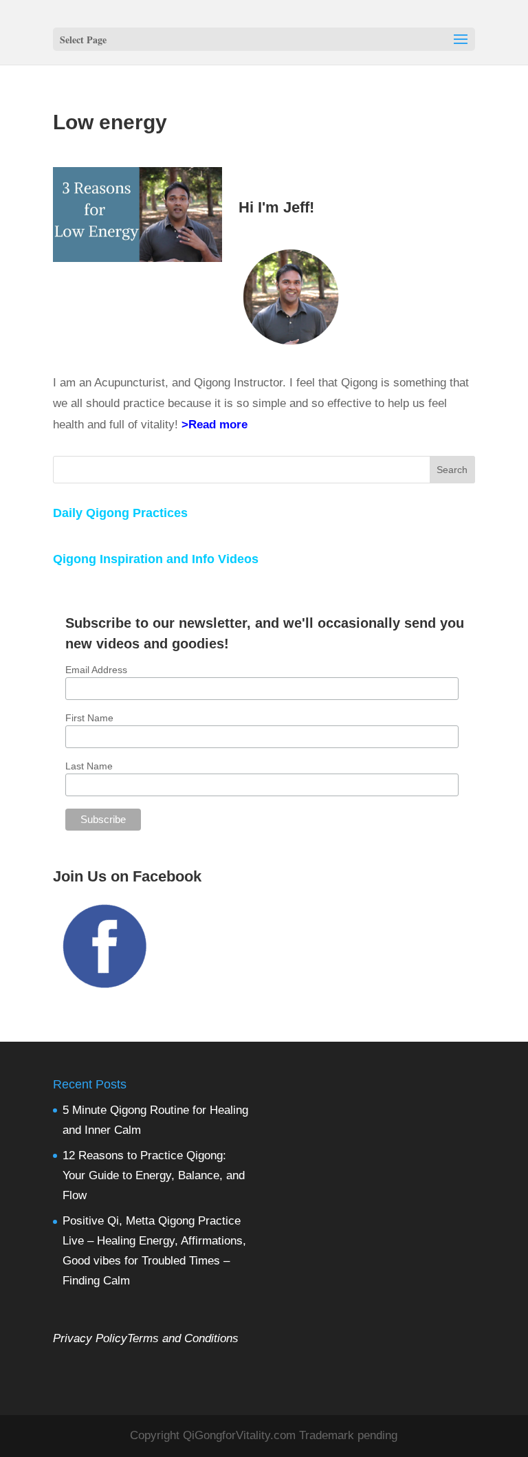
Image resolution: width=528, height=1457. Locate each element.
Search (452, 469)
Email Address (96, 669)
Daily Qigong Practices (120, 513)
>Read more (215, 424)
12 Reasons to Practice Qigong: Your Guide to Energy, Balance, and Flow (154, 1175)
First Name (89, 717)
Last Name (89, 765)
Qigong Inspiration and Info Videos (155, 559)
